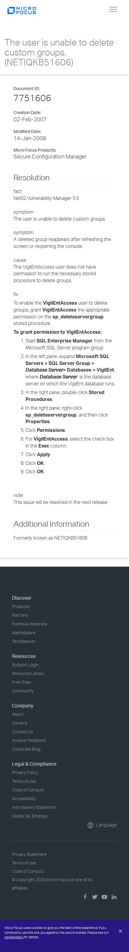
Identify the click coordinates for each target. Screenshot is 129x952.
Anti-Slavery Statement (34, 807)
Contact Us (22, 731)
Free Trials (21, 682)
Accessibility (24, 798)
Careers (19, 722)
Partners (20, 615)
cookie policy (13, 937)
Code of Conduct (28, 789)
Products (20, 606)
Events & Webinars (29, 623)
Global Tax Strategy (30, 815)
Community (23, 690)
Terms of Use (24, 781)
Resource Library (28, 673)
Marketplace (23, 632)
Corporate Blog (26, 749)
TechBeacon (23, 641)
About (17, 714)
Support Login (25, 664)
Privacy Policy (25, 772)
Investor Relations (29, 740)
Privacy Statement (29, 854)
